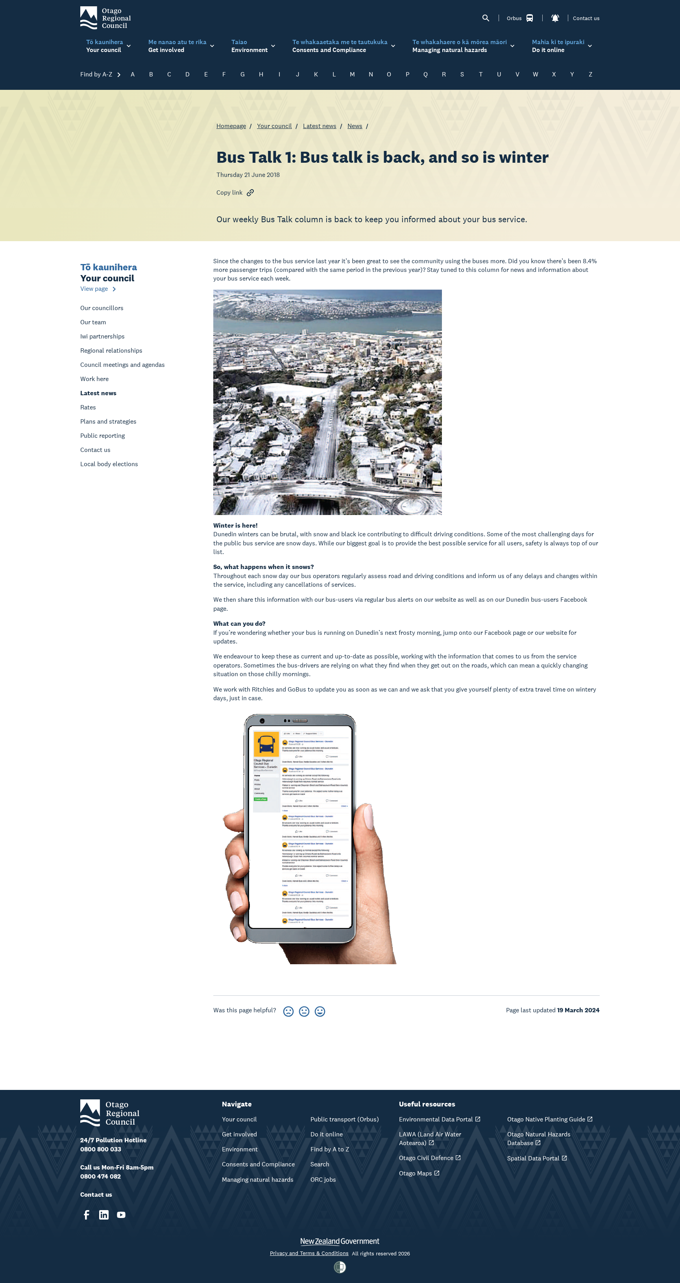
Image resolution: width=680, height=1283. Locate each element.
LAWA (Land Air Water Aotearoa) (430, 1138)
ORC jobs (323, 1179)
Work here (94, 379)
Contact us (586, 18)
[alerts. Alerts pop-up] (555, 18)
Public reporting (102, 435)
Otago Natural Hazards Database (539, 1138)
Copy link (229, 192)
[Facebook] (86, 1215)
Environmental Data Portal (436, 1119)
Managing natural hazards (258, 1179)
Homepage (231, 126)
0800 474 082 (100, 1176)
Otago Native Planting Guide (546, 1119)
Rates (88, 407)
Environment (240, 1149)
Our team (93, 322)
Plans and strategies (108, 421)
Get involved (239, 1134)
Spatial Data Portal (533, 1158)
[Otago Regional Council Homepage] (105, 17)
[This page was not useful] (288, 1010)
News (354, 126)
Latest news (319, 126)
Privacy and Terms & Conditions (309, 1253)
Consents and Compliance (258, 1164)
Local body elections (109, 464)
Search (319, 1164)
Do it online (326, 1134)
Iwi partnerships (102, 336)
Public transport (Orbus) (344, 1119)
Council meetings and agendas (122, 365)
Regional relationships (111, 350)
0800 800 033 (100, 1149)
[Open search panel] (486, 18)
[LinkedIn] (104, 1215)
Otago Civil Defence (426, 1158)
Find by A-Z (97, 74)
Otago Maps (415, 1173)
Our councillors (102, 308)
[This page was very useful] (320, 1010)
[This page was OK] (304, 1010)
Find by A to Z (329, 1149)
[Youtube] (121, 1215)
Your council (274, 126)
